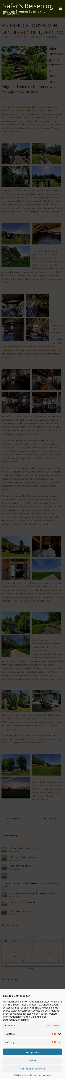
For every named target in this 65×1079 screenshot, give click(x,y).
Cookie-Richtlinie (21, 1075)
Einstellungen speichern (32, 1068)
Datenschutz (34, 1075)
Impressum (46, 1075)
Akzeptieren (32, 1051)
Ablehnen (32, 1060)
